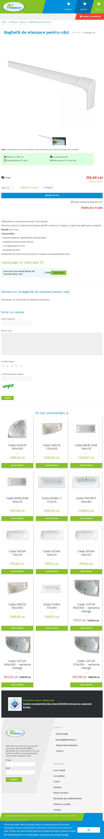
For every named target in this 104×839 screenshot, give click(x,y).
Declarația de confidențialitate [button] (54, 835)
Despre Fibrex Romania (66, 745)
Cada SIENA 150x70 (51, 553)
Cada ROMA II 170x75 (52, 499)
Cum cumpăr (59, 770)
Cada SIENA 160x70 (86, 553)
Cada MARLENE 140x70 (86, 446)
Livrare (56, 781)
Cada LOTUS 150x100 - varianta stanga (86, 608)
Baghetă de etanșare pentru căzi (40, 22)
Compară (67, 9)
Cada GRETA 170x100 (52, 446)
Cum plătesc (59, 776)
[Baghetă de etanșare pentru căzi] (45, 138)
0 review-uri (89, 33)
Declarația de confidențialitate (67, 798)
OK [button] (88, 830)
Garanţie (57, 787)
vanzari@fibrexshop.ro (65, 740)
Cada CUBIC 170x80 (51, 606)
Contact (59, 751)
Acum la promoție (91, 16)
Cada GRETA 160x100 (17, 606)
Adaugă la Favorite (29, 187)
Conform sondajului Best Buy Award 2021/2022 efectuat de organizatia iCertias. (57, 705)
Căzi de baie (13, 22)
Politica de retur (60, 793)
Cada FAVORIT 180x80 (86, 499)
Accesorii (23, 22)
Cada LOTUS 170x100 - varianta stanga (86, 664)
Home (4, 22)
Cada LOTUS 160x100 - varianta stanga (17, 664)
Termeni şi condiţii (62, 804)
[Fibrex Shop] (22, 6)
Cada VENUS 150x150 (17, 446)
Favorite (83, 9)
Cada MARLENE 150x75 (17, 499)
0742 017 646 (61, 734)
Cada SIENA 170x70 (17, 553)
